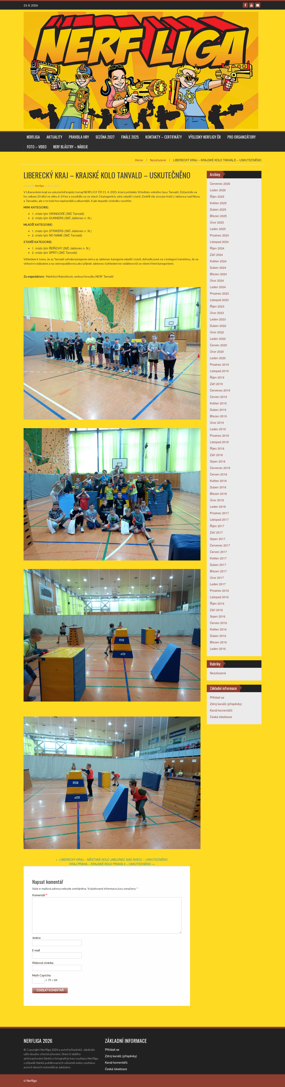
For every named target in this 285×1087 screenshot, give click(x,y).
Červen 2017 (218, 552)
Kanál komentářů (221, 710)
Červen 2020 (218, 345)
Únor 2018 (217, 500)
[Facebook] (245, 5)
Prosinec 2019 (219, 364)
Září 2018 (216, 455)
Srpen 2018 (217, 461)
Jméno (36, 937)
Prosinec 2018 (219, 435)
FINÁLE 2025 (130, 137)
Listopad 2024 (219, 242)
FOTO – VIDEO (37, 146)
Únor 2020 (217, 351)
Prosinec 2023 (219, 293)
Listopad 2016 (219, 597)
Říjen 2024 (217, 248)
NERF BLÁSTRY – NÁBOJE (70, 146)
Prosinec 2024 (219, 235)
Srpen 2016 (217, 616)
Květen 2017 (218, 558)
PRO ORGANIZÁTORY (241, 137)
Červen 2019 (218, 397)
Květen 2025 (218, 203)
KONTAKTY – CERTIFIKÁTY (163, 137)
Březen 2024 (218, 274)
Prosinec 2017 (219, 513)
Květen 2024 (218, 261)
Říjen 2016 (217, 603)
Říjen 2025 (217, 196)
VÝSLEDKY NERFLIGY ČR (204, 137)
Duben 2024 (218, 267)
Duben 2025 (218, 209)
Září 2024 (216, 255)
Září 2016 (216, 610)
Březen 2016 (218, 642)
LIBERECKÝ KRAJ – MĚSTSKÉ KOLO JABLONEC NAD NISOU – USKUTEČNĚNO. (112, 859)
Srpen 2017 (217, 539)
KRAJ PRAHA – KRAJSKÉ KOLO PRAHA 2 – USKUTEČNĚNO (112, 864)
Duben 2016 (218, 636)
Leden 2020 (218, 358)
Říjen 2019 (217, 377)
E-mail (36, 950)
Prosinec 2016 (219, 590)
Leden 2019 (218, 429)
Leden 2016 (218, 649)
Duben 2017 (218, 565)
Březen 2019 (218, 416)
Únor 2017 (217, 577)
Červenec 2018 (220, 468)
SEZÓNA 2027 (105, 137)
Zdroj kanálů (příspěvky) (226, 704)
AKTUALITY (54, 137)
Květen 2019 (218, 403)
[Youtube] (251, 5)
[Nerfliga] (141, 70)
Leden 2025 (218, 229)
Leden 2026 (218, 190)
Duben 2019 (218, 410)
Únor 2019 (217, 422)
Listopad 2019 (219, 371)
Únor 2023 (217, 313)
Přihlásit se (217, 697)
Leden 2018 (218, 506)
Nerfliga (33, 137)
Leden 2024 (218, 287)
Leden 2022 (218, 338)
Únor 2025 (217, 222)
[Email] (257, 5)
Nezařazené (158, 160)
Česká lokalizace (221, 717)
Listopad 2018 (219, 442)
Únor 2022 (217, 332)
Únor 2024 (217, 280)
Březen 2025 (218, 216)
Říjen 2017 (217, 526)
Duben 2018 (218, 487)
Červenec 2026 (220, 183)
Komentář (39, 895)
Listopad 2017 (219, 519)
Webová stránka (42, 962)
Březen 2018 (218, 494)
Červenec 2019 (220, 390)
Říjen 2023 (217, 306)
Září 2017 (216, 532)
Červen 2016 (218, 623)
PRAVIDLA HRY (79, 137)
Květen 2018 (218, 481)
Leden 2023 (218, 319)
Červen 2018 (218, 474)
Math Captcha (41, 975)
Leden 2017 (218, 584)
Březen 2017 (218, 571)
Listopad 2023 (219, 300)
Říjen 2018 (217, 448)
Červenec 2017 (220, 545)
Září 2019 (216, 384)
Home (139, 160)
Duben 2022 (218, 326)
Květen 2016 (218, 629)
